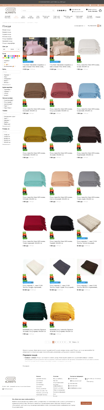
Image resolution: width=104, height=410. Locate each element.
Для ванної (23, 16)
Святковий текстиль (79, 16)
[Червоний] (16, 56)
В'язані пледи (6, 30)
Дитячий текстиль (7, 16)
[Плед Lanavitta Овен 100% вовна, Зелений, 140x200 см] (62, 135)
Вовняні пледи (6, 32)
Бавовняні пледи (7, 41)
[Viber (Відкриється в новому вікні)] (63, 10)
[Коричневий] (17, 56)
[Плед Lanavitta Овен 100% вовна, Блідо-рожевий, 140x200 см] (62, 91)
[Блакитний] (12, 57)
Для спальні (16, 16)
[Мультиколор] (14, 57)
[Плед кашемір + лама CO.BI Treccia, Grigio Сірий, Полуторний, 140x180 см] (62, 267)
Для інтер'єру (31, 16)
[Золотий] (7, 56)
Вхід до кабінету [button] (57, 378)
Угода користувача (12, 5)
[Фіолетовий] (14, 56)
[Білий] (3, 56)
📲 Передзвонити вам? (77, 11)
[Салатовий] (7, 57)
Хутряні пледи (6, 34)
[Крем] (16, 57)
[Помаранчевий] (19, 56)
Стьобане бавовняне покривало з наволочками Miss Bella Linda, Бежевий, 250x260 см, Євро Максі (61, 66)
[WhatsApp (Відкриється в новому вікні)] (65, 10)
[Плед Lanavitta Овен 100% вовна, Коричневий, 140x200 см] (89, 135)
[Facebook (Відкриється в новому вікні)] (59, 10)
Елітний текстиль (89, 16)
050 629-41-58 (76, 9)
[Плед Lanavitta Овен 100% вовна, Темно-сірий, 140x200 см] (89, 179)
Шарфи (98, 17)
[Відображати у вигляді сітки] (98, 26)
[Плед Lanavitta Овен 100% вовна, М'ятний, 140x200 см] (35, 179)
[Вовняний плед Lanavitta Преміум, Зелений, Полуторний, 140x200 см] (35, 311)
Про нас (4, 5)
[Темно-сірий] (12, 56)
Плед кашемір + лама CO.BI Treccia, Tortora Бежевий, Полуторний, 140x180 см (87, 243)
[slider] (2, 51)
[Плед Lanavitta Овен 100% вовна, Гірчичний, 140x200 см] (35, 135)
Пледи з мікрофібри (8, 43)
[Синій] (8, 56)
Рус (87, 5)
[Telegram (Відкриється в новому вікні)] (61, 10)
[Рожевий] (3, 57)
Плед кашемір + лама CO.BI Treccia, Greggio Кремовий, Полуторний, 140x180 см (33, 287)
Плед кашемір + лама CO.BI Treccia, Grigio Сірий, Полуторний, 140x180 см (62, 287)
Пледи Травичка (7, 39)
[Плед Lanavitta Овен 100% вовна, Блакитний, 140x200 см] (89, 91)
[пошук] (53, 10)
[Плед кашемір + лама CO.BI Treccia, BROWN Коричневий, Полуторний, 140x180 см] (89, 267)
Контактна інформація (61, 5)
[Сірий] (10, 56)
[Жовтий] (5, 57)
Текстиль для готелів (68, 16)
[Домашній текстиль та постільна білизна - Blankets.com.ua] (10, 379)
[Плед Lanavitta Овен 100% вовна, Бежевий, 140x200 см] (35, 91)
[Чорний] (5, 56)
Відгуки (74, 5)
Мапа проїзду (90, 381)
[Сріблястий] (10, 57)
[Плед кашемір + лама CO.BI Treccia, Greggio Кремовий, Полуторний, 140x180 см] (35, 267)
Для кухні (37, 16)
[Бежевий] (17, 57)
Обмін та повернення (49, 5)
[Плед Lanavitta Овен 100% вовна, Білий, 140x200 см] (89, 46)
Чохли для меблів (46, 16)
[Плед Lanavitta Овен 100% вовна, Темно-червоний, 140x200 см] (35, 223)
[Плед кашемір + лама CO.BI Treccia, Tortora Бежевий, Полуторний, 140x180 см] (89, 223)
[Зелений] (8, 57)
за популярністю (78, 25)
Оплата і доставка (38, 5)
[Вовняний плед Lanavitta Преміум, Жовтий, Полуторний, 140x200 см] (62, 311)
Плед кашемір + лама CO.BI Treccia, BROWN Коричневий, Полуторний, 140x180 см (87, 287)
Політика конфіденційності (25, 5)
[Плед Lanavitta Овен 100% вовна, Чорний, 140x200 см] (62, 223)
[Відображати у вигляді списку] (100, 26)
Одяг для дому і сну (56, 16)
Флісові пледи (6, 36)
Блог (70, 5)
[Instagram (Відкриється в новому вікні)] (57, 10)
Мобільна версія (8, 388)
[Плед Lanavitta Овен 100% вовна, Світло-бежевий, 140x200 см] (62, 179)
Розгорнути (26, 366)
